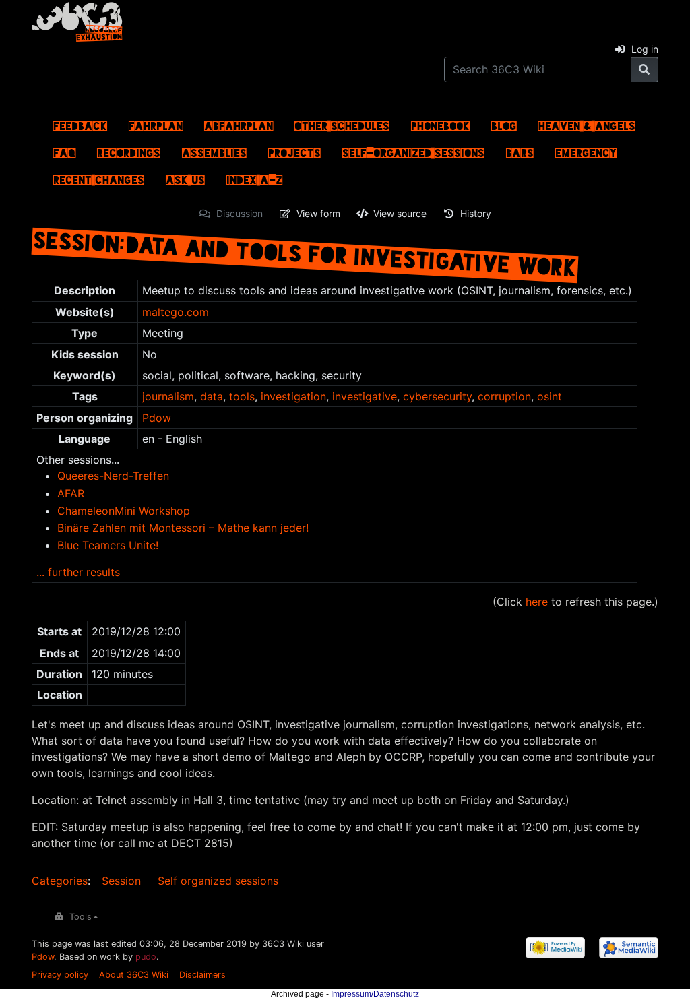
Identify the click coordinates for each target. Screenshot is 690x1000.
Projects (294, 149)
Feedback (80, 122)
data (211, 396)
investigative (364, 396)
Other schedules (341, 122)
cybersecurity (437, 396)
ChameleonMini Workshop (123, 511)
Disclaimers (202, 975)
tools (242, 396)
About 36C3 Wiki (133, 975)
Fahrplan (156, 122)
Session (121, 880)
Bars (520, 149)
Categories (60, 880)
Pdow (156, 418)
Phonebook (440, 122)
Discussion (239, 213)
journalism (168, 396)
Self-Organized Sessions (413, 149)
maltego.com (175, 312)
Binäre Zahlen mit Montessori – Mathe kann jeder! (183, 527)
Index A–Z (254, 176)
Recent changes (98, 176)
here (537, 601)
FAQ (64, 149)
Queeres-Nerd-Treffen (113, 475)
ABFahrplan (238, 122)
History (475, 213)
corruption (504, 396)
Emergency (586, 149)
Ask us (185, 176)
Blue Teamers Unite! (107, 545)
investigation (293, 396)
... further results (78, 572)
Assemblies (214, 149)
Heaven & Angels (586, 122)
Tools (80, 917)
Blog (504, 122)
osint (549, 396)
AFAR (70, 493)
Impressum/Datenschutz (375, 994)
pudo (145, 956)
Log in (644, 49)
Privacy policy (60, 975)
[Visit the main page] (77, 19)
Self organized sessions (218, 880)
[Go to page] (644, 69)
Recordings (128, 149)
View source (400, 213)
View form (318, 213)
